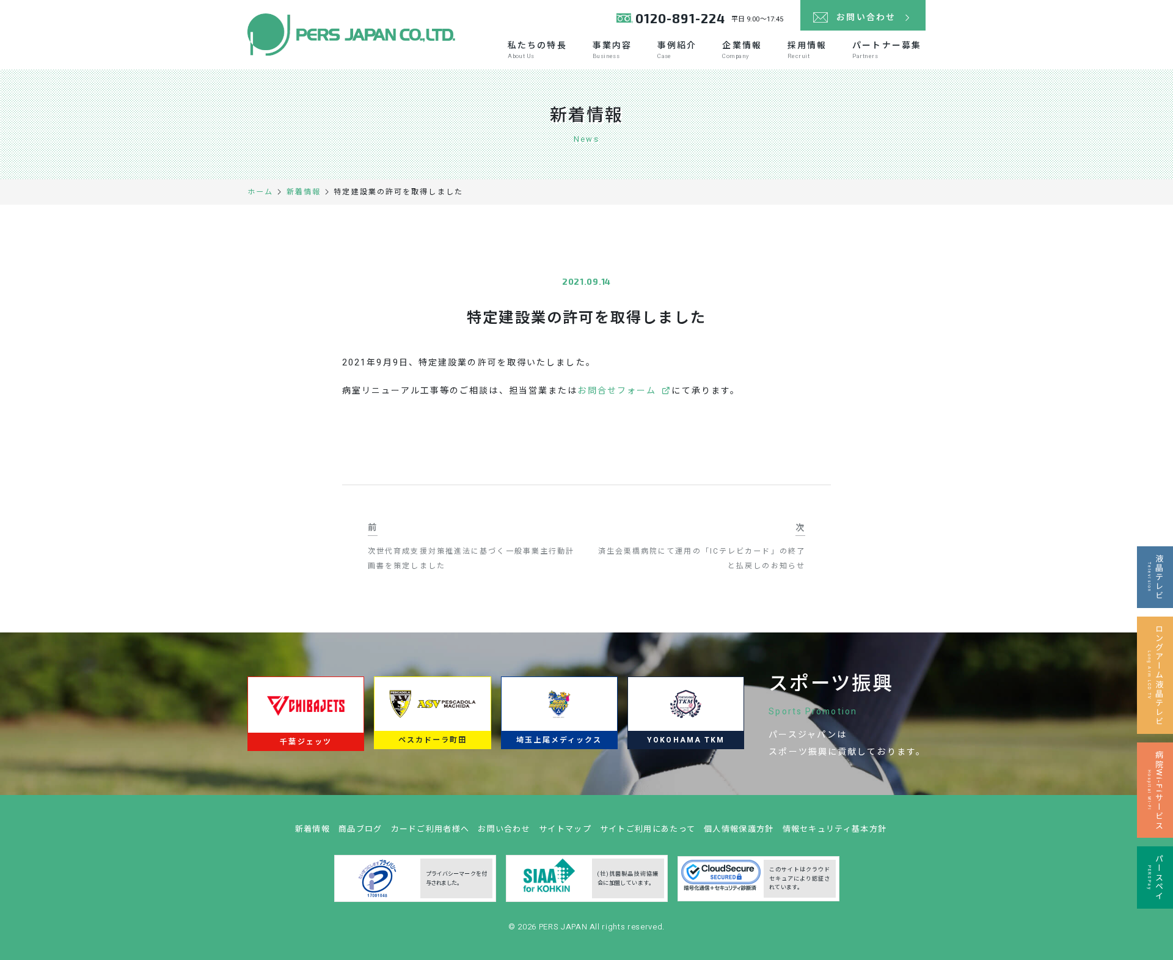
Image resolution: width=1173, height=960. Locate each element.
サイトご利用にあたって (647, 829)
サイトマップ (565, 829)
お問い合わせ (504, 829)
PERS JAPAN (564, 927)
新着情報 (312, 829)
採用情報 (807, 49)
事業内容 (612, 49)
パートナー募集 (886, 49)
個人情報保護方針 (738, 829)
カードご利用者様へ (430, 829)
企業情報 (741, 49)
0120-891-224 (680, 18)
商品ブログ (360, 829)
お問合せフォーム (616, 390)
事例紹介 (676, 49)
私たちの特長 (537, 49)
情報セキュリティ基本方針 (835, 829)
